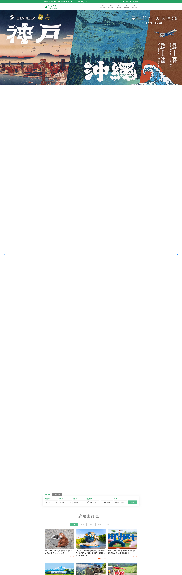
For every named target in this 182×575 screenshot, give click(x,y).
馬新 (107, 524)
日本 (74, 524)
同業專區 (135, 2)
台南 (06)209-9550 (63, 2)
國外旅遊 (47, 494)
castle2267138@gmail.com (81, 2)
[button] (177, 253)
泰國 (99, 524)
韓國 (82, 524)
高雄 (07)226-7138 (50, 2)
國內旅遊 (57, 494)
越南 (91, 524)
